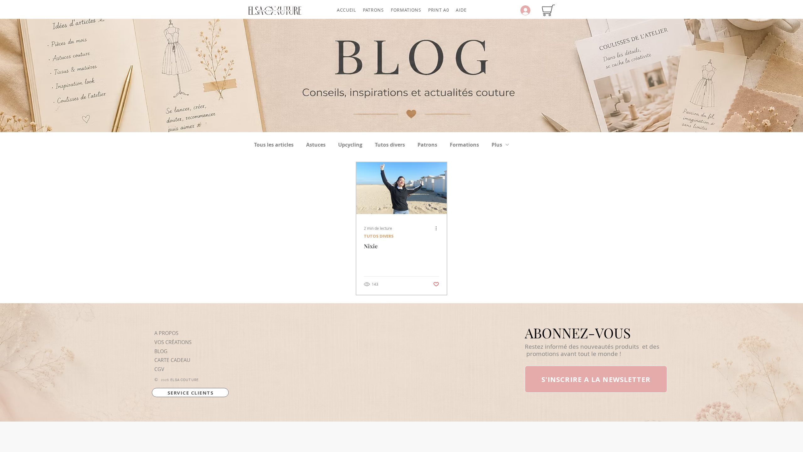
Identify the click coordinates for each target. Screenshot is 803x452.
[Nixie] (401, 188)
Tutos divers (390, 145)
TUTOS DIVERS (379, 236)
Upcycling (350, 145)
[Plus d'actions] (438, 228)
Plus (497, 145)
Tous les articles (274, 145)
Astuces (316, 145)
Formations (464, 145)
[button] (373, 10)
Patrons (427, 145)
